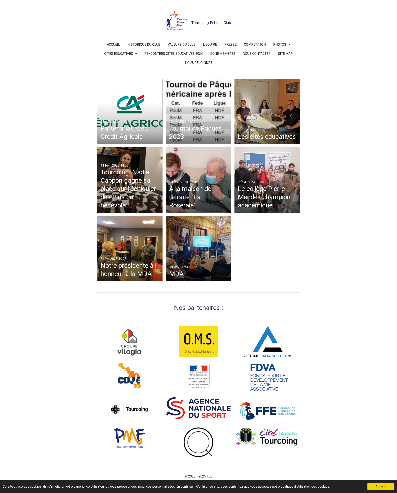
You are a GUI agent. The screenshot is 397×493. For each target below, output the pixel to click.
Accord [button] (381, 486)
